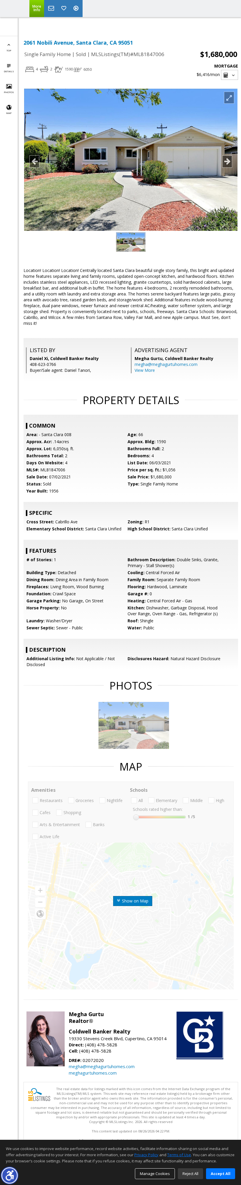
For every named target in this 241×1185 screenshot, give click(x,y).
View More (145, 370)
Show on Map (134, 901)
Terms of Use (179, 1154)
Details (9, 71)
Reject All (190, 1173)
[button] (9, 1175)
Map (8, 113)
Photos (9, 92)
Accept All (220, 1173)
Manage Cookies (155, 1173)
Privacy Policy (146, 1154)
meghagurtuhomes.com (93, 1073)
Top (8, 50)
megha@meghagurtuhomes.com (166, 364)
